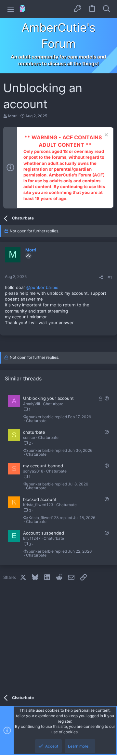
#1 (110, 277)
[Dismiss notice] (105, 135)
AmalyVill (31, 403)
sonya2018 (33, 471)
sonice (29, 437)
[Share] (101, 277)
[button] (10, 9)
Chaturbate (53, 403)
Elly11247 (32, 538)
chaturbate (34, 432)
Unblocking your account (48, 398)
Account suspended (43, 533)
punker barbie (41, 417)
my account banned (43, 465)
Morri (13, 115)
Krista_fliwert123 (38, 504)
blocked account (40, 499)
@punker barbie (42, 287)
